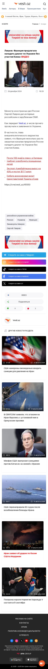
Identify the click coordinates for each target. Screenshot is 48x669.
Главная (35, 24)
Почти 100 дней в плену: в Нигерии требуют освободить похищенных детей (24, 161)
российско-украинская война (20, 216)
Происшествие (34, 9)
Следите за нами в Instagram (18, 262)
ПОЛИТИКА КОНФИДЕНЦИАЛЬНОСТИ (24, 631)
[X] (21, 641)
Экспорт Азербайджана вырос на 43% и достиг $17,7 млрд (24, 170)
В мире (21, 9)
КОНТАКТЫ (24, 623)
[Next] (45, 16)
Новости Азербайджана (14, 16)
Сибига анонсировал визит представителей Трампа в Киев (22, 177)
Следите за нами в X (15, 283)
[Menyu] (3, 3)
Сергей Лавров (13, 228)
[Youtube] (26, 641)
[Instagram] (16, 641)
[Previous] (2, 16)
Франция (33, 220)
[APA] (24, 653)
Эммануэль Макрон (15, 224)
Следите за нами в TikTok (17, 269)
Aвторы (12, 9)
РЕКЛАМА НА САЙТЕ (24, 619)
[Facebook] (11, 641)
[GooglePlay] (16, 659)
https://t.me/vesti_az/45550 (17, 184)
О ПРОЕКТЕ (24, 635)
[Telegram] (31, 641)
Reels (4, 9)
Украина (21, 220)
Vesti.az (22, 123)
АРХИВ (24, 627)
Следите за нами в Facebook (18, 276)
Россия (10, 220)
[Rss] (36, 641)
